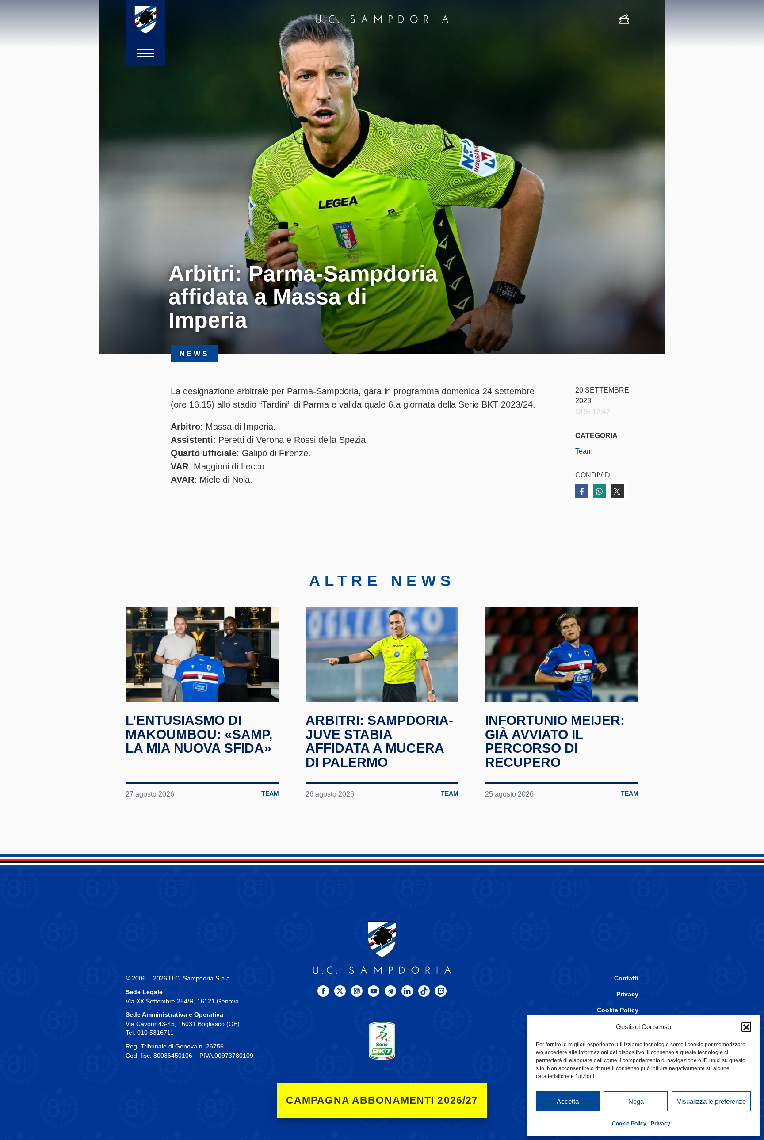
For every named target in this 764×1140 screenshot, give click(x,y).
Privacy (660, 1124)
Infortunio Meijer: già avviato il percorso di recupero (555, 741)
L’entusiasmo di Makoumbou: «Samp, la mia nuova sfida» (199, 734)
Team (583, 451)
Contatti (626, 978)
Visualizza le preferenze (711, 1101)
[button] (746, 1026)
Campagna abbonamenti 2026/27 (382, 1100)
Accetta (568, 1101)
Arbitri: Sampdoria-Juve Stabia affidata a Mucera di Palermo (379, 741)
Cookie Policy (629, 1124)
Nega (636, 1101)
